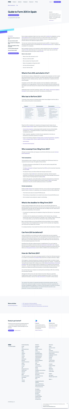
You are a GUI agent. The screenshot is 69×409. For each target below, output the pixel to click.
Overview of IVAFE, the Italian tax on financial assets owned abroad (35, 306)
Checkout (23, 353)
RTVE (29, 180)
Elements (23, 360)
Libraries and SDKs (38, 396)
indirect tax (49, 36)
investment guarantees (49, 137)
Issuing (23, 366)
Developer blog (38, 399)
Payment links (24, 370)
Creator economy (38, 366)
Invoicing (23, 364)
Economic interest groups (28, 143)
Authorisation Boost (25, 349)
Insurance (37, 371)
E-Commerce (37, 351)
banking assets (40, 137)
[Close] (67, 404)
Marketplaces (37, 359)
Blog (50, 349)
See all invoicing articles (12, 305)
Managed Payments (25, 368)
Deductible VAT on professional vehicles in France (32, 304)
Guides (50, 346)
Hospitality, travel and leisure (40, 370)
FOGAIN (27, 169)
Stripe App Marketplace (39, 383)
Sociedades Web (37, 257)
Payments (23, 371)
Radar (23, 374)
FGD (46, 168)
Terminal (23, 380)
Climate (23, 354)
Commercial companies (28, 129)
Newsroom (51, 368)
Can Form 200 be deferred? (13, 48)
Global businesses (38, 356)
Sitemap (50, 358)
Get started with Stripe (13, 15)
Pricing (36, 1)
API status (37, 393)
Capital (23, 351)
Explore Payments (38, 330)
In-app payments (38, 357)
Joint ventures (26, 141)
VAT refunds (46, 89)
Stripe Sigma (24, 377)
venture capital (37, 139)
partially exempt (28, 188)
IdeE (33, 173)
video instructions (41, 276)
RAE (44, 176)
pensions (53, 139)
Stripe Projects (38, 397)
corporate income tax (47, 44)
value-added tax (25, 37)
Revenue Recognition (25, 375)
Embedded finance (38, 353)
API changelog (37, 394)
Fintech (36, 367)
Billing (23, 350)
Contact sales (56, 1)
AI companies (37, 364)
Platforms (37, 361)
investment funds (44, 139)
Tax (17, 5)
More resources (11, 5)
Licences (50, 357)
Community (51, 350)
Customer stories (52, 347)
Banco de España (28, 168)
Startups (36, 347)
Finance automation (38, 354)
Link (22, 367)
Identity (23, 363)
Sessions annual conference (54, 351)
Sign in (50, 1)
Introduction (10, 36)
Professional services (39, 375)
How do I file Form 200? (12, 50)
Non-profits (37, 374)
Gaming (36, 368)
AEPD (50, 180)
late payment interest (31, 247)
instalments (55, 48)
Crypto (23, 357)
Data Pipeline (24, 359)
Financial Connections (25, 361)
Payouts (23, 373)
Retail (36, 378)
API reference (37, 392)
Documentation (38, 390)
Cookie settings (52, 360)
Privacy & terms (52, 353)
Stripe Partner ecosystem (39, 385)
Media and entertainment (39, 373)
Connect (23, 356)
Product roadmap (52, 365)
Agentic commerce (38, 349)
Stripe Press (51, 369)
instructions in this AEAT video (48, 244)
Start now (11, 330)
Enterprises (37, 346)
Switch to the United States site (49, 406)
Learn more (51, 20)
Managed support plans (53, 376)
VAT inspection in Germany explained (30, 303)
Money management (39, 360)
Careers (50, 367)
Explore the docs (52, 327)
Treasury (23, 381)
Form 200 (41, 51)
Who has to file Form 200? (13, 40)
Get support (51, 375)
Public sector (37, 377)
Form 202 (26, 49)
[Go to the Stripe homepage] (9, 344)
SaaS (36, 363)
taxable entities (30, 126)
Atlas (22, 347)
